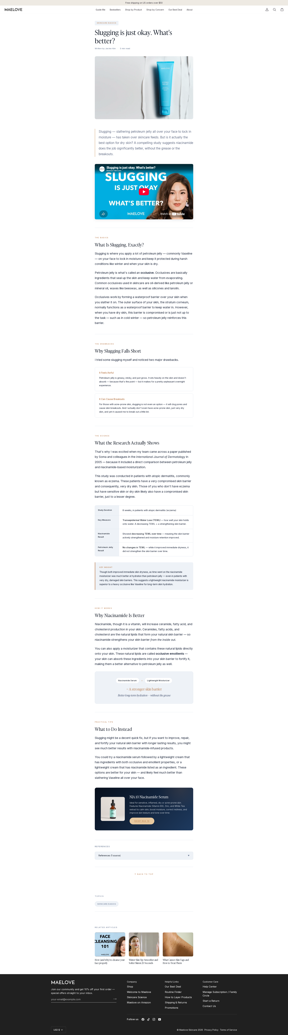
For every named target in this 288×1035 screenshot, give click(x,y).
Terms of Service (228, 1030)
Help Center (210, 986)
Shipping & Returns (176, 1002)
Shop (130, 986)
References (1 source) (144, 855)
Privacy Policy (211, 1030)
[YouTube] (159, 1019)
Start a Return (211, 1000)
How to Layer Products (178, 997)
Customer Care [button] (210, 981)
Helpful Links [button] (172, 981)
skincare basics (107, 23)
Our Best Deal (173, 986)
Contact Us (209, 1006)
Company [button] (132, 981)
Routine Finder (173, 991)
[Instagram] (154, 1019)
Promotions (171, 1007)
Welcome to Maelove (139, 991)
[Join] (113, 999)
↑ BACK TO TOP (144, 874)
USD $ (57, 1030)
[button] (133, 10)
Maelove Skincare (188, 1030)
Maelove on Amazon (139, 1002)
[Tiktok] (148, 1019)
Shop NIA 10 (142, 821)
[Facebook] (143, 1019)
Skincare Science (137, 997)
